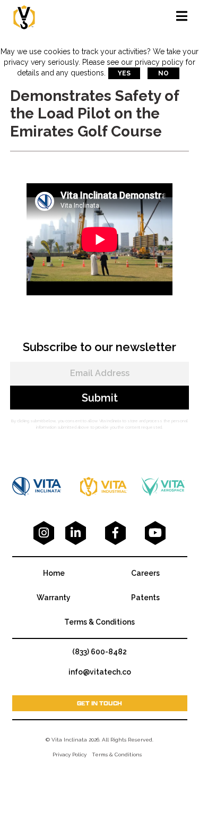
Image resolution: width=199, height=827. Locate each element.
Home (54, 573)
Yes (124, 73)
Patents (145, 597)
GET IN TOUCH (99, 703)
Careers (145, 573)
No (163, 73)
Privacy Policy (69, 754)
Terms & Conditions (99, 622)
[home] (24, 16)
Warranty (54, 597)
